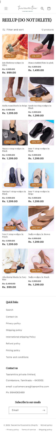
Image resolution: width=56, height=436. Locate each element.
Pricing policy (13, 350)
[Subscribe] (43, 410)
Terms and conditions (17, 357)
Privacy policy (13, 323)
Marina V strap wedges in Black (14, 192)
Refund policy (13, 343)
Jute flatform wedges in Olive (13, 64)
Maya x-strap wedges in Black (13, 149)
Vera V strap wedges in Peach (12, 235)
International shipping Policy (21, 336)
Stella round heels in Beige (14, 105)
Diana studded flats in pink (40, 63)
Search (9, 309)
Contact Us (12, 316)
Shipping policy (14, 330)
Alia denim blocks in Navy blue (14, 278)
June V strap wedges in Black (39, 149)
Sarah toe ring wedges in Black (40, 106)
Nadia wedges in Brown (39, 234)
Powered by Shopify (29, 425)
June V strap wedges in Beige (39, 192)
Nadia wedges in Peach (38, 277)
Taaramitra (15, 425)
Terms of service (29, 430)
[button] (6, 8)
